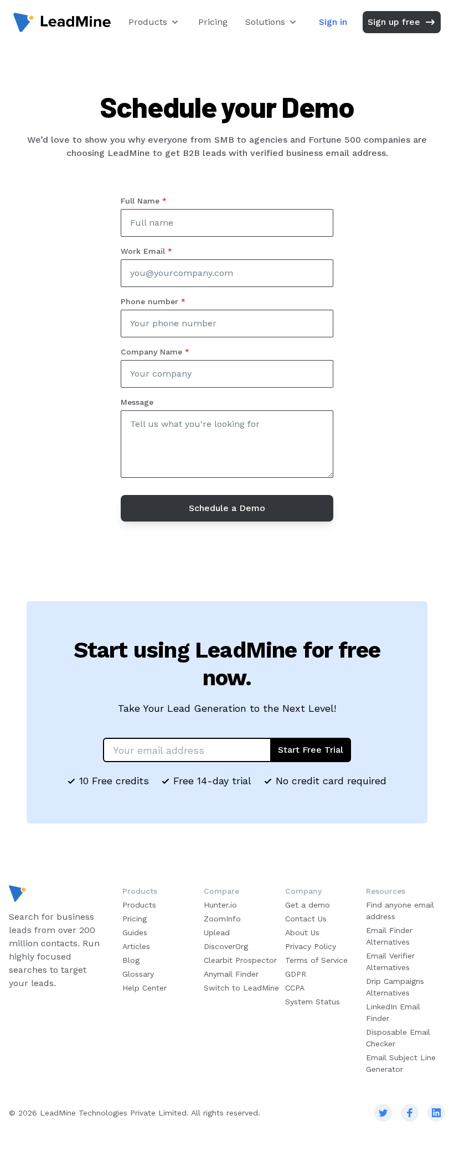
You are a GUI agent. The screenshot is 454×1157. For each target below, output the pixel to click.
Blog (131, 960)
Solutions (265, 22)
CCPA (295, 987)
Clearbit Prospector (240, 960)
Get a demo (307, 904)
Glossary (138, 974)
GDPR (295, 974)
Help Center (144, 987)
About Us (302, 932)
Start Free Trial (310, 749)
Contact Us (306, 918)
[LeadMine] (62, 22)
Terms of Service (316, 960)
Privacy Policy (310, 946)
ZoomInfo (222, 918)
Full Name (144, 200)
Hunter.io (220, 904)
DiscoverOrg (226, 946)
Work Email (146, 251)
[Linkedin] (436, 1113)
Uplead (217, 932)
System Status (312, 1001)
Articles (136, 946)
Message (137, 402)
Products (147, 22)
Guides (134, 932)
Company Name (155, 351)
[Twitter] (383, 1113)
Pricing (213, 22)
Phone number (153, 301)
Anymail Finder (231, 974)
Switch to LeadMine (241, 987)
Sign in (333, 22)
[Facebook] (410, 1113)
